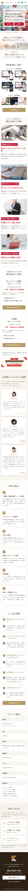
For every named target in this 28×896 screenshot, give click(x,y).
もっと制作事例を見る (14, 109)
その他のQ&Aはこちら (14, 703)
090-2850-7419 (14, 870)
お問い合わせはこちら (14, 877)
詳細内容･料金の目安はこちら (14, 307)
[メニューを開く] (25, 2)
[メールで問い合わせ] (18, 2)
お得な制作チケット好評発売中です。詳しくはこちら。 (13, 32)
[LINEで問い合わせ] (22, 2)
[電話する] (16, 2)
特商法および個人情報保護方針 (14, 881)
